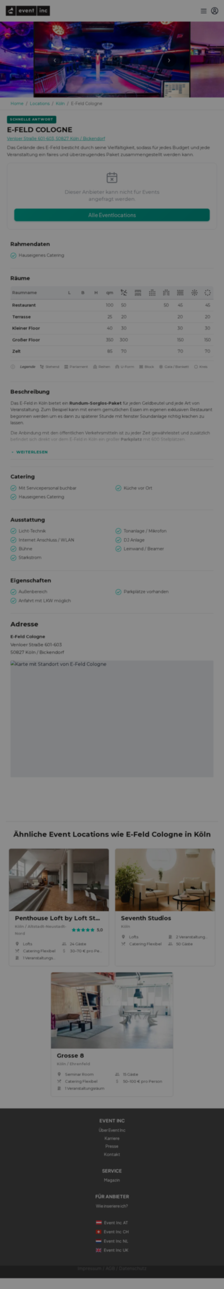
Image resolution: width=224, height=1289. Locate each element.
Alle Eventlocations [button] (112, 215)
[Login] (214, 10)
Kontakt (112, 1154)
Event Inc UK (116, 1250)
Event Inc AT (116, 1222)
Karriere (112, 1138)
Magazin (112, 1180)
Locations (40, 103)
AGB (110, 1268)
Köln (60, 103)
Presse (112, 1146)
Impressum (90, 1268)
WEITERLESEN (32, 452)
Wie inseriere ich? (112, 1205)
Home (17, 103)
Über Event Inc (112, 1130)
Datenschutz (133, 1268)
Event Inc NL (116, 1241)
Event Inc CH (116, 1231)
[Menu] (203, 10)
